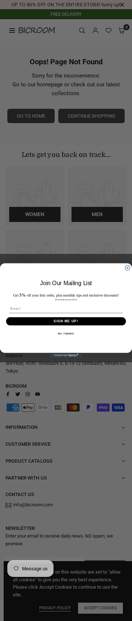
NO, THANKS (66, 334)
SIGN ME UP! (66, 321)
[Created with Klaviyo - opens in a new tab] (66, 355)
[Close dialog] (127, 267)
